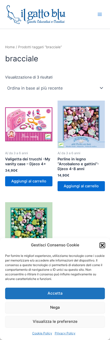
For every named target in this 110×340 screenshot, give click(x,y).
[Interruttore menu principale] (100, 14)
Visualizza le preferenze (55, 321)
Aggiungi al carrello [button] (28, 181)
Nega (55, 307)
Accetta (55, 293)
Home (10, 47)
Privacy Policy (65, 333)
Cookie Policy (42, 333)
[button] (102, 245)
